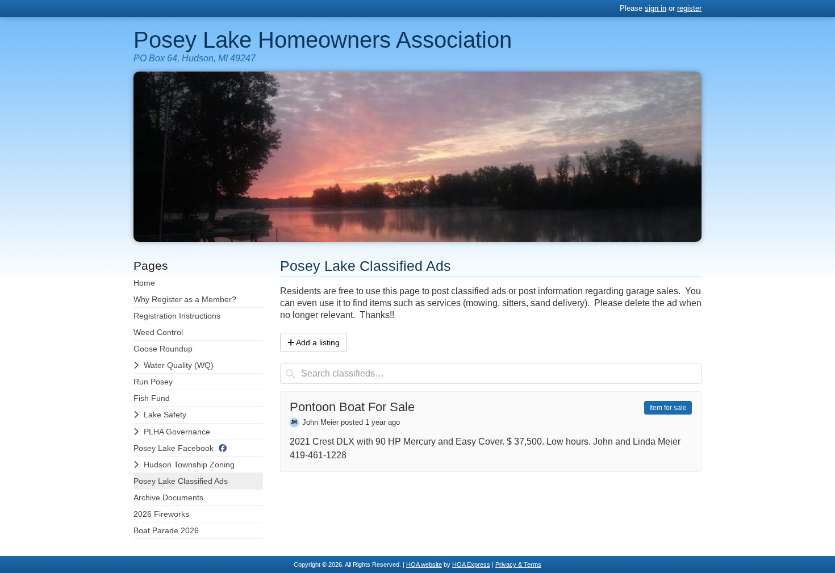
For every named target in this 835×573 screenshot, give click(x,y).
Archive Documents (168, 497)
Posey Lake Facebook (173, 448)
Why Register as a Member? (184, 299)
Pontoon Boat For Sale (352, 407)
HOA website (424, 564)
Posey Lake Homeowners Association (322, 39)
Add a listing (318, 342)
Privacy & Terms (518, 564)
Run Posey (153, 381)
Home (144, 282)
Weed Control (158, 332)
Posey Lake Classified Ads (180, 481)
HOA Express (471, 564)
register (689, 8)
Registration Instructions (176, 315)
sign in (655, 8)
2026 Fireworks (161, 513)
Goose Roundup (163, 348)
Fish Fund (151, 398)
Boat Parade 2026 (166, 530)
